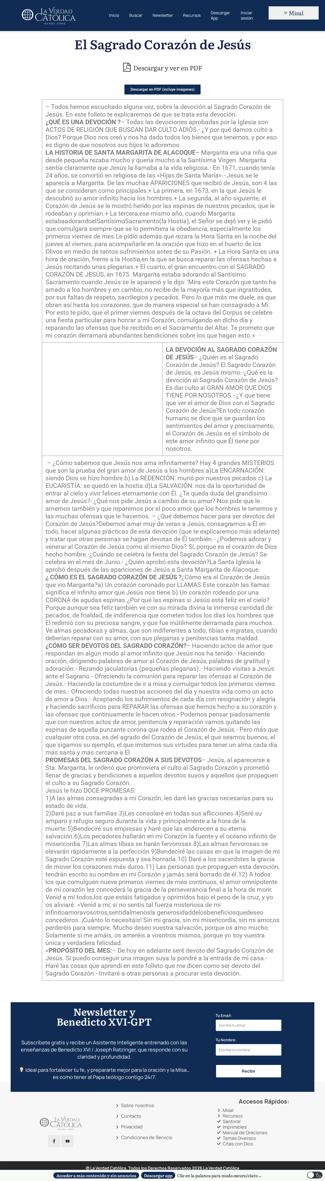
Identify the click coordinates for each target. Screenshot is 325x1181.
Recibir (248, 1071)
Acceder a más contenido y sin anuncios (96, 1175)
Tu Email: (224, 1015)
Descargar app (158, 1175)
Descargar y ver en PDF (167, 67)
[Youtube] (67, 1141)
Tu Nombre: (226, 1040)
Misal (296, 13)
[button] (314, 1175)
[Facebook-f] (54, 1141)
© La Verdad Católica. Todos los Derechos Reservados (144, 1168)
